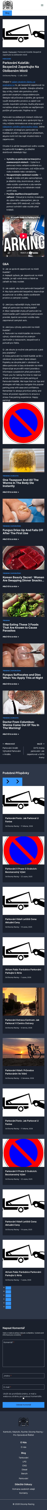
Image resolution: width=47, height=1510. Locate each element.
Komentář (9, 1342)
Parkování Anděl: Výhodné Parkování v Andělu (12, 749)
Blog (7, 13)
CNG (24, 1465)
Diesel (24, 1469)
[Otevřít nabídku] (42, 5)
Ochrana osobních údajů (23, 1489)
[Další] (17, 782)
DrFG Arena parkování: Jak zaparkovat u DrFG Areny (35, 751)
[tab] (8, 1288)
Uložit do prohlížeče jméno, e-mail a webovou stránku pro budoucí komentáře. (22, 1395)
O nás (23, 1447)
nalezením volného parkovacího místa (20, 126)
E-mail (7, 1387)
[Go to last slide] (7, 782)
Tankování (23, 1458)
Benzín (24, 1473)
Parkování (7, 59)
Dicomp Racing (10, 75)
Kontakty (23, 1493)
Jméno (7, 1376)
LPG (24, 1461)
